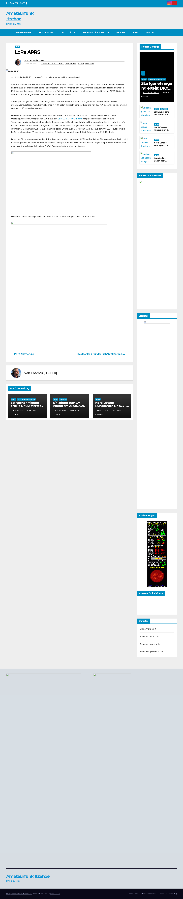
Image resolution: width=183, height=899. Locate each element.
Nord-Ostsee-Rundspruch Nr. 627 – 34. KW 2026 (110, 406)
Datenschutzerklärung (148, 894)
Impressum (133, 894)
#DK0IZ (60, 63)
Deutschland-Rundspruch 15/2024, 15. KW (101, 354)
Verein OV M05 (47, 32)
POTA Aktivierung (24, 354)
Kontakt (151, 32)
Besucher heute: (148, 636)
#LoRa (81, 63)
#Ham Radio (70, 63)
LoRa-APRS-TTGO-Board (70, 118)
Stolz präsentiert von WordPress (19, 894)
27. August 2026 (151, 93)
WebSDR (121, 32)
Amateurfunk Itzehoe (28, 876)
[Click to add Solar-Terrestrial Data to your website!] (157, 554)
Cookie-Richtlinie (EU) (168, 894)
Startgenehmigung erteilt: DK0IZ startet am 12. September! (26, 406)
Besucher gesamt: (148, 651)
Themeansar (55, 894)
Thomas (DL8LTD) (36, 60)
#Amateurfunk (48, 63)
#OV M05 (89, 63)
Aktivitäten (69, 32)
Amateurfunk (24, 32)
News (135, 32)
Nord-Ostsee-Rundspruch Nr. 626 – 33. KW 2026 (161, 147)
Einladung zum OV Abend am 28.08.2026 (69, 404)
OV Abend (63, 399)
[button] (175, 32)
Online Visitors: (147, 629)
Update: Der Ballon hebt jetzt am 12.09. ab (161, 162)
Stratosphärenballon (96, 32)
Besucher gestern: (149, 644)
